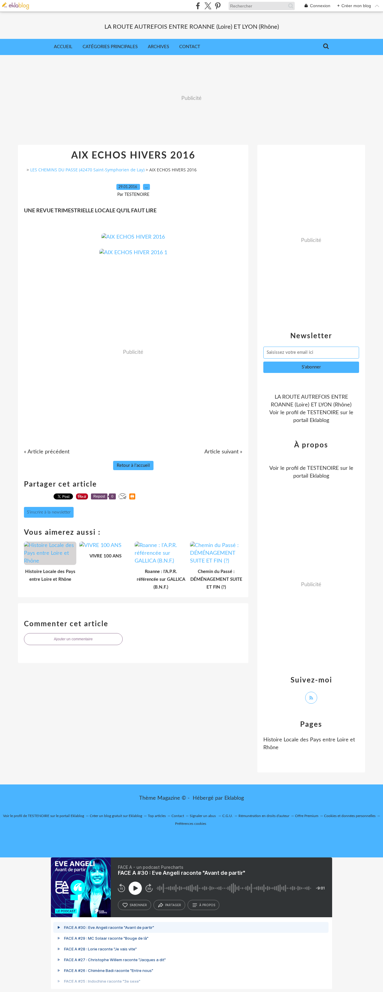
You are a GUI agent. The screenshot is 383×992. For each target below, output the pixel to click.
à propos (207, 905)
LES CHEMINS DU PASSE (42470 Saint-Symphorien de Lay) (87, 170)
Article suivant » (223, 452)
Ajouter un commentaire (73, 639)
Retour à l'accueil (133, 465)
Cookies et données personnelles (350, 816)
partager (173, 905)
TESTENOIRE (323, 412)
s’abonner (138, 905)
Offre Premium (306, 816)
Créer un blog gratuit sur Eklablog (116, 816)
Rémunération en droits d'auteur (263, 816)
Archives (158, 47)
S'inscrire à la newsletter (49, 512)
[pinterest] (217, 5)
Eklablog (234, 798)
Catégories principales (110, 47)
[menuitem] (63, 47)
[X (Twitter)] (208, 5)
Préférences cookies (190, 823)
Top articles (157, 816)
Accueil (63, 47)
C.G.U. (227, 816)
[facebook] (198, 5)
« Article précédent (46, 452)
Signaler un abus (203, 816)
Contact (189, 47)
